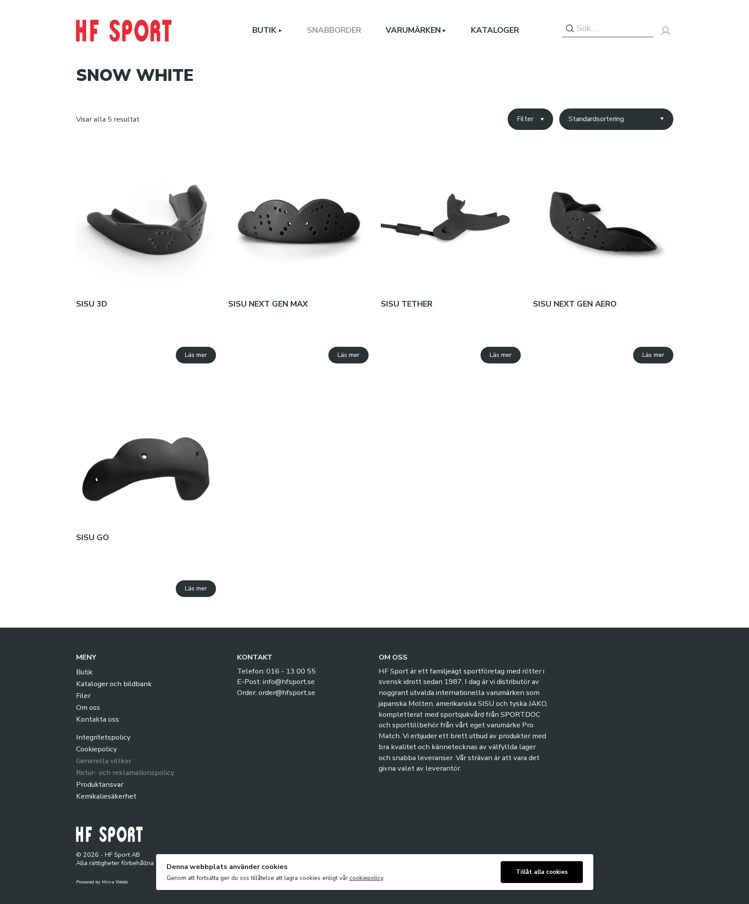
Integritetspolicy (103, 737)
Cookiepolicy (96, 749)
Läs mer (196, 354)
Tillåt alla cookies (542, 872)
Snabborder (334, 30)
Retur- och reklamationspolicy (125, 773)
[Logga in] (665, 30)
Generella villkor (103, 761)
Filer (83, 696)
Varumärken (413, 30)
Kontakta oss (97, 719)
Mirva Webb (115, 882)
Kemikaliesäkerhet (106, 796)
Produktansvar (99, 784)
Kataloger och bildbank (114, 684)
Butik (264, 30)
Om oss (88, 707)
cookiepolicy (366, 878)
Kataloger (495, 30)
